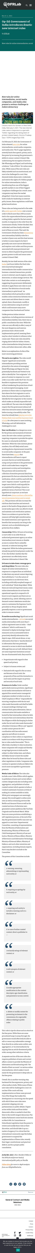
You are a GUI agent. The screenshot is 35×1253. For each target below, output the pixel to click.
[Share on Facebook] (15, 1184)
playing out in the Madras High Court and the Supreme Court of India (17, 417)
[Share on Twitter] (19, 1184)
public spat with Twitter (13, 211)
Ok (18, 1250)
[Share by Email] (10, 1184)
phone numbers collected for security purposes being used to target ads (17, 498)
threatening (28, 233)
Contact (31, 1221)
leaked (4, 264)
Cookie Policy (29, 1233)
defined (22, 619)
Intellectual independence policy (29, 1238)
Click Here (17, 1205)
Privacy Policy (29, 1230)
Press (31, 1224)
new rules (16, 144)
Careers (31, 1227)
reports (16, 455)
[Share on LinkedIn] (24, 1184)
